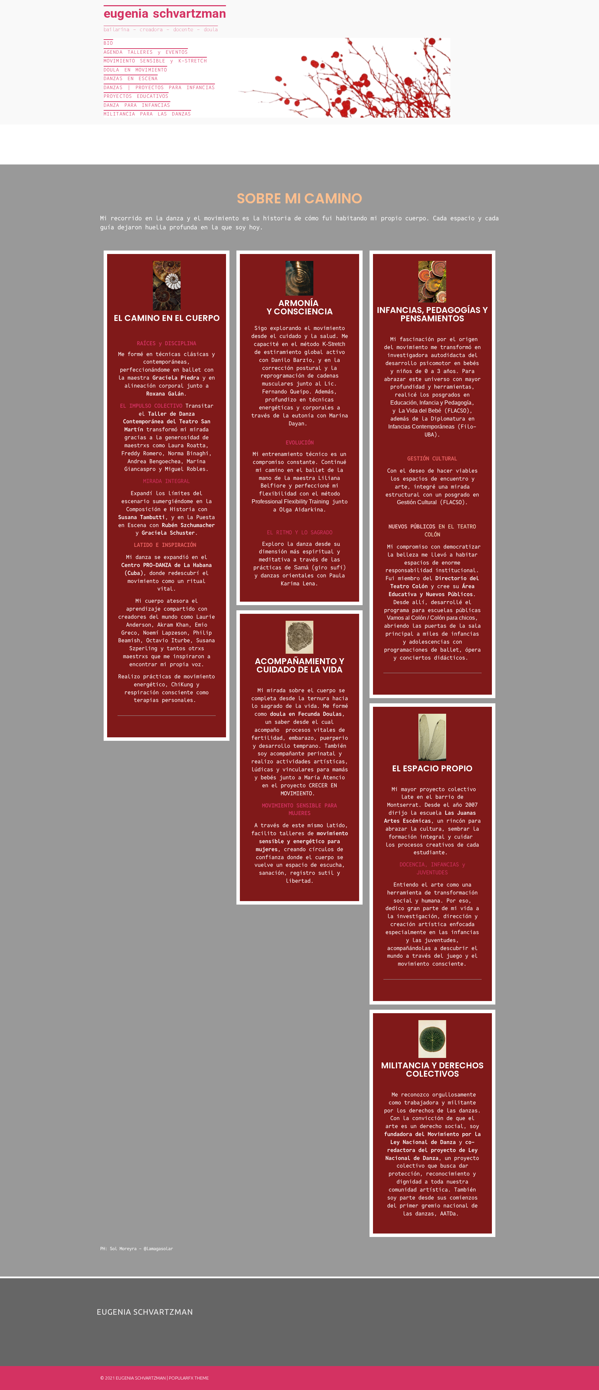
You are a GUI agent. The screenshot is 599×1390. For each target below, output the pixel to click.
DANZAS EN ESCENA (131, 78)
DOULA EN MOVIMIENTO (135, 70)
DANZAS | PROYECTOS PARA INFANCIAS (159, 87)
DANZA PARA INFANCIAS (137, 105)
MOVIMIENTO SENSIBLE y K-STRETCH (155, 61)
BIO (108, 43)
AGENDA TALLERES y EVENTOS (146, 52)
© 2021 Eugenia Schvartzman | (134, 1377)
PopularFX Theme (189, 1377)
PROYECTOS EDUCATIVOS (136, 96)
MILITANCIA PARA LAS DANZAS (147, 114)
